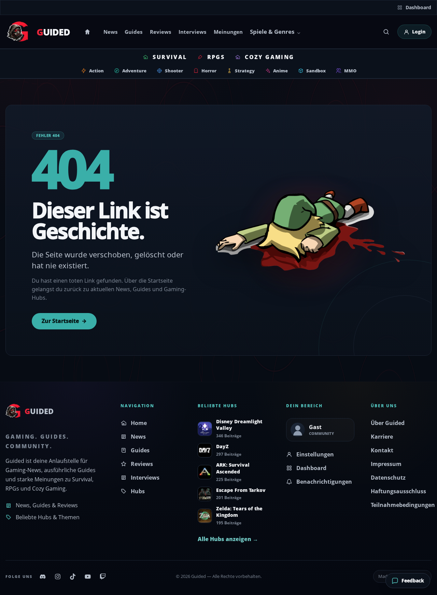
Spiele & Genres (272, 32)
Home (88, 32)
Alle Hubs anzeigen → (228, 539)
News (110, 31)
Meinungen (228, 31)
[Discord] (42, 576)
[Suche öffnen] (386, 32)
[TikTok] (72, 576)
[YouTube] (88, 576)
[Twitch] (103, 576)
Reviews (160, 31)
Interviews (192, 31)
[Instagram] (57, 576)
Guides (133, 31)
